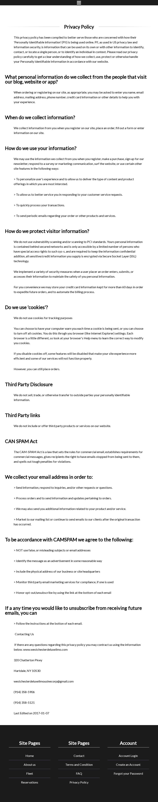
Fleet (29, 773)
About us (30, 764)
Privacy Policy (79, 782)
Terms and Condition (79, 764)
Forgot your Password (128, 773)
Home (29, 755)
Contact (79, 755)
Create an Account (128, 764)
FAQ (79, 773)
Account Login (128, 755)
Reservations (29, 782)
